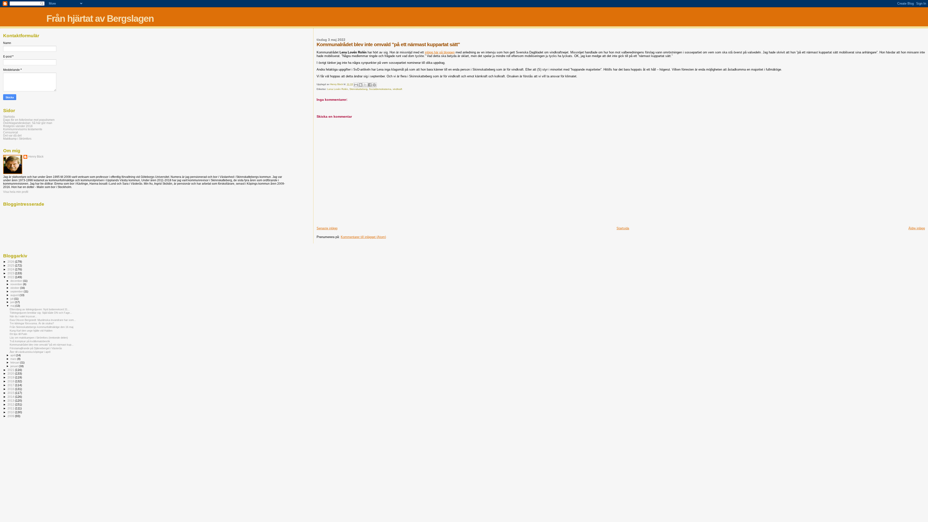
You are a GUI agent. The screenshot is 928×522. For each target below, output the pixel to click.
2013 (11, 400)
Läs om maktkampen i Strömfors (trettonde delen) (39, 337)
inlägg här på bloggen (440, 52)
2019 (11, 377)
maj (12, 305)
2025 (11, 265)
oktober (15, 287)
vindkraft (397, 89)
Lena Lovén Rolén (337, 89)
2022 (11, 277)
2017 (11, 385)
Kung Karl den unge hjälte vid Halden (31, 330)
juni (12, 302)
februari (15, 362)
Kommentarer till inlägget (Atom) (363, 237)
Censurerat (10, 132)
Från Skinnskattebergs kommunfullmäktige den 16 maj (41, 327)
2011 (11, 408)
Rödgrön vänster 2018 (18, 126)
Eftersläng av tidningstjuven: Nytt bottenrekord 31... (40, 309)
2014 (11, 396)
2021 (11, 369)
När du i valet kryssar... (23, 316)
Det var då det (12, 135)
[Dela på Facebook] (369, 84)
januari (14, 366)
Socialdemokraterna (380, 89)
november (16, 284)
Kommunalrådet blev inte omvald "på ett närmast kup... (41, 344)
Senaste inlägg (327, 228)
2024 (11, 269)
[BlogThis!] (360, 84)
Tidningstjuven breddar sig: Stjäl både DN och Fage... (41, 312)
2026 (11, 261)
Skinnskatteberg (358, 89)
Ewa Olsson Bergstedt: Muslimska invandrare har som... (43, 320)
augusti (15, 295)
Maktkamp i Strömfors (17, 138)
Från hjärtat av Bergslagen (100, 18)
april (13, 355)
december (16, 280)
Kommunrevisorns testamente (22, 129)
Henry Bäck (36, 156)
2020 (11, 373)
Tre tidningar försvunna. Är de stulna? (32, 323)
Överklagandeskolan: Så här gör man (27, 122)
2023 (11, 273)
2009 (11, 416)
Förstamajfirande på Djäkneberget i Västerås (36, 348)
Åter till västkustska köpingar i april (30, 351)
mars (13, 358)
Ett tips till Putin (18, 334)
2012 (11, 404)
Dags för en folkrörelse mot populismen (29, 119)
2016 (11, 389)
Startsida (622, 228)
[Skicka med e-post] (356, 84)
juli (12, 298)
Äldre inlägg (916, 228)
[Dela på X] (365, 84)
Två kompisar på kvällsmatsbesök (30, 341)
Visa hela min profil (15, 192)
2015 (11, 392)
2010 (11, 412)
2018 (11, 381)
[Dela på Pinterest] (374, 84)
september (17, 291)
